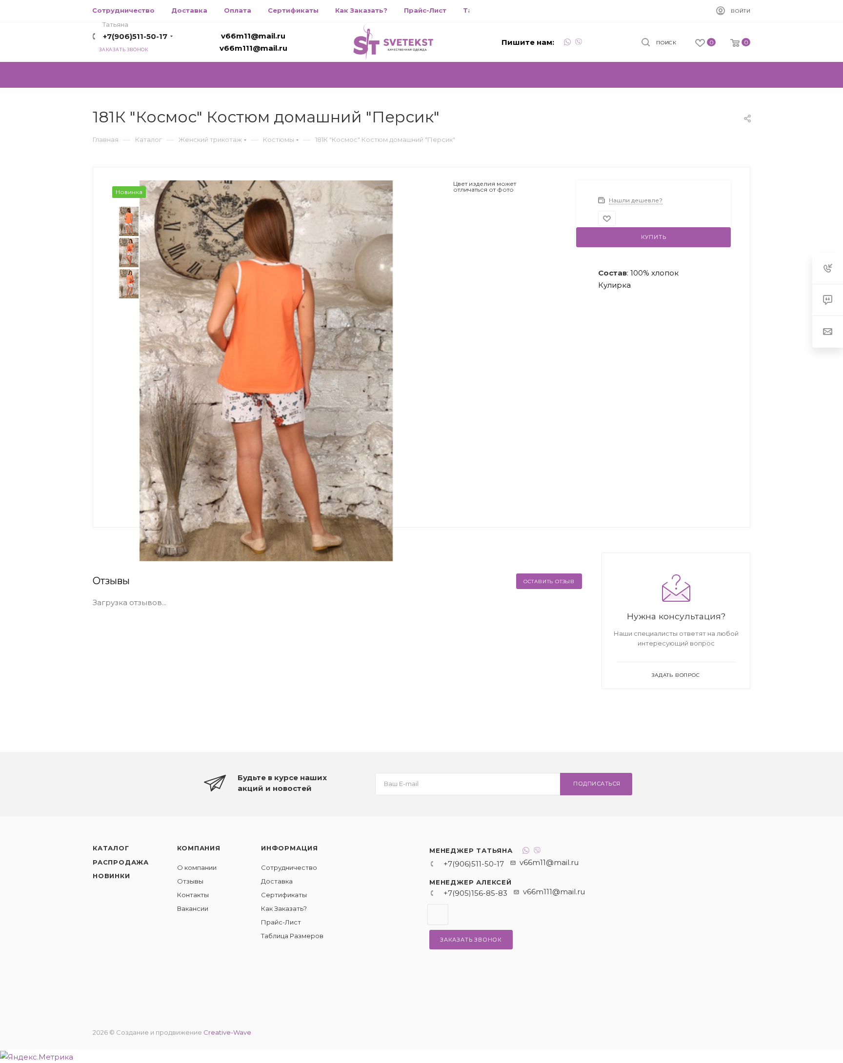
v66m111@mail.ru (253, 48)
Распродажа (121, 862)
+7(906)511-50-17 (135, 36)
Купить (653, 237)
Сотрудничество (289, 867)
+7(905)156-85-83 (475, 893)
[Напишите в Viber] (578, 43)
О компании (197, 867)
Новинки (111, 876)
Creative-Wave (227, 1032)
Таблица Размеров (292, 936)
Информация (289, 848)
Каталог (111, 848)
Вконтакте (437, 914)
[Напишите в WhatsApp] (567, 43)
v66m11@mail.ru (253, 35)
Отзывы (190, 881)
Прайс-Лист (281, 922)
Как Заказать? (284, 908)
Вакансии (192, 908)
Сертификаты (284, 895)
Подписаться (597, 783)
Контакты (193, 895)
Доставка (277, 881)
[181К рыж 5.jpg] (266, 369)
